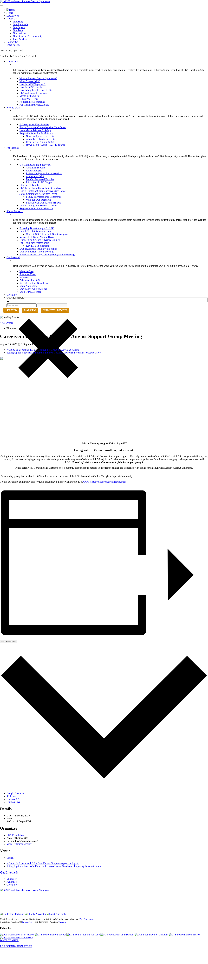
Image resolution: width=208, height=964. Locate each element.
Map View (30, 310)
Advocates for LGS (30, 280)
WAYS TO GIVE (9, 940)
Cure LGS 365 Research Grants (36, 231)
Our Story (18, 21)
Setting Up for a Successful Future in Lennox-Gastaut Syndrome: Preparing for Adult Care (53, 352)
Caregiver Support (35, 167)
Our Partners (19, 33)
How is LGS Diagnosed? (33, 84)
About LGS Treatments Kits (40, 139)
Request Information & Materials (36, 133)
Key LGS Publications (37, 245)
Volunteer (24, 277)
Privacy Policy (27, 922)
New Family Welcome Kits (40, 136)
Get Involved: (9, 872)
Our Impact (19, 27)
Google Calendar (15, 793)
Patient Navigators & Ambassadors (44, 173)
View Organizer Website (19, 844)
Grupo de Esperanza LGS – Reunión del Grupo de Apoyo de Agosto (42, 349)
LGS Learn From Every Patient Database (41, 188)
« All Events (6, 322)
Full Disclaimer (86, 919)
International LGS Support (39, 182)
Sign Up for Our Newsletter (34, 283)
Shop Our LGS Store (30, 291)
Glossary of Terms (29, 98)
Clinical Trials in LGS (31, 185)
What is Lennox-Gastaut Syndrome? (38, 78)
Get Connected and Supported (35, 164)
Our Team (18, 30)
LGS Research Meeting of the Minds (38, 248)
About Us (11, 18)
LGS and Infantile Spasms (33, 93)
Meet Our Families (29, 96)
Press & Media (20, 39)
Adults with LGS (35, 176)
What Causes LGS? (30, 81)
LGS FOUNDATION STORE (16, 946)
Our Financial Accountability (28, 36)
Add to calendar (8, 641)
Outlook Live (13, 802)
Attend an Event (28, 274)
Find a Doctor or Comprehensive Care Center (43, 127)
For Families (12, 147)
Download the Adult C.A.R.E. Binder (45, 145)
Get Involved (13, 257)
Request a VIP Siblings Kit (40, 142)
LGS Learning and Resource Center (38, 205)
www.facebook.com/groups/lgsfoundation (104, 481)
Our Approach (20, 24)
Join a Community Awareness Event (38, 193)
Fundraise (11, 881)
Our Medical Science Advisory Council (40, 240)
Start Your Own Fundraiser (33, 288)
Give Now (11, 294)
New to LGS (13, 107)
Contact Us (12, 42)
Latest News (12, 15)
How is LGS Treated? (31, 87)
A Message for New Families (34, 124)
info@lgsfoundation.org (12, 904)
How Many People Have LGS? (36, 90)
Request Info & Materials (32, 101)
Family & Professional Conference (43, 196)
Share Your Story (28, 286)
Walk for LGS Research (38, 199)
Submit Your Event (55, 310)
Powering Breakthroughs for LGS (37, 228)
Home (9, 12)
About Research (14, 211)
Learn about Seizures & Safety (35, 130)
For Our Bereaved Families (40, 179)
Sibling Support (34, 170)
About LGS (12, 61)
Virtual (9, 857)
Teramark (62, 922)
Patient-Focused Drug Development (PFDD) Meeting (47, 254)
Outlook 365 (13, 799)
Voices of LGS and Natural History (38, 237)
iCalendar (11, 796)
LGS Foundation (15, 835)
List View (11, 310)
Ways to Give (13, 44)
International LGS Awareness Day (43, 202)
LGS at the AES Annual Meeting (36, 251)
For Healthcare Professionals (34, 104)
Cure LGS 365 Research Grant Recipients (47, 234)
